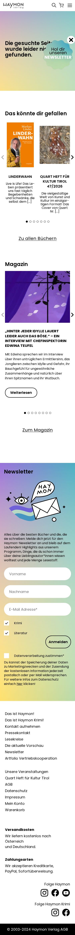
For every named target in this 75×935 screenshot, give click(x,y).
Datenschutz (16, 790)
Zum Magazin (37, 430)
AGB (9, 784)
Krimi (18, 623)
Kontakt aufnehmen (22, 726)
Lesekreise (14, 739)
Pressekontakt (17, 732)
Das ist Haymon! (19, 713)
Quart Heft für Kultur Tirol (27, 778)
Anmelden (58, 641)
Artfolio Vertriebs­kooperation (31, 758)
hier (20, 684)
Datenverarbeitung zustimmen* (39, 655)
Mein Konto (15, 803)
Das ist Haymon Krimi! (24, 720)
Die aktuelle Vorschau (24, 745)
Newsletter (14, 751)
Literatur (20, 633)
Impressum (15, 797)
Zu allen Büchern (38, 238)
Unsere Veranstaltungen (26, 771)
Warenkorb (15, 809)
